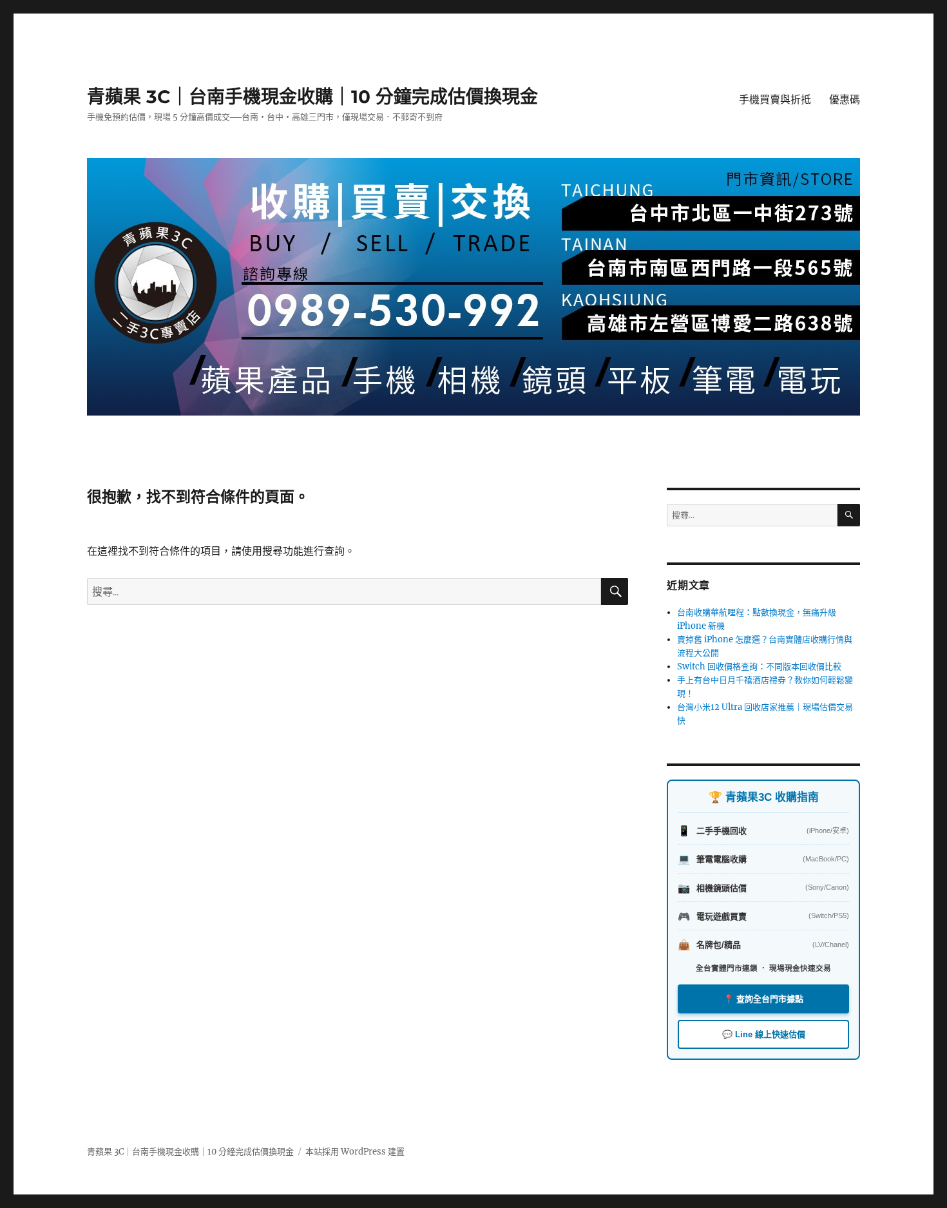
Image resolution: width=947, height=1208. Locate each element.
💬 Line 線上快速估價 (763, 1034)
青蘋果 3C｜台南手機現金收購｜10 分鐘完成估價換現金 (312, 97)
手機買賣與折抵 (775, 99)
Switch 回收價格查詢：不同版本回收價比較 (759, 666)
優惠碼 (844, 99)
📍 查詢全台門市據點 (763, 999)
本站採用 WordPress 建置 (355, 1151)
